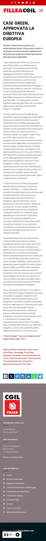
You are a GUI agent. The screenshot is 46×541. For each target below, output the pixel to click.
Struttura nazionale (15, 479)
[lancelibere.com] (25, 530)
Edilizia (6, 349)
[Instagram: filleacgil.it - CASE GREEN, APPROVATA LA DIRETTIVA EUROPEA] (23, 376)
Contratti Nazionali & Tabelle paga (21, 487)
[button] (41, 10)
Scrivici (10, 504)
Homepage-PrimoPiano (24, 352)
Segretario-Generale (11, 355)
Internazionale (21, 358)
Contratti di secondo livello (18, 491)
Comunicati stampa (15, 495)
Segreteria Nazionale (15, 483)
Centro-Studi (8, 358)
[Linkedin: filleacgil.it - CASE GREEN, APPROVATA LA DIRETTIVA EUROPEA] (28, 376)
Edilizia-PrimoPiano (18, 349)
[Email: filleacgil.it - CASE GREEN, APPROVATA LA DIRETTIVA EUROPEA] (17, 376)
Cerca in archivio (14, 508)
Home (9, 475)
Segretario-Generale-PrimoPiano (17, 364)
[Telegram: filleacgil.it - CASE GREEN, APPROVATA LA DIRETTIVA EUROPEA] (40, 376)
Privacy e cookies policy (13, 457)
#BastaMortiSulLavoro (16, 512)
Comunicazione (33, 358)
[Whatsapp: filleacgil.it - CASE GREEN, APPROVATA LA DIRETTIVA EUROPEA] (34, 376)
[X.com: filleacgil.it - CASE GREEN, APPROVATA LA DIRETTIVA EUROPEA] (11, 376)
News (29, 349)
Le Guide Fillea (13, 500)
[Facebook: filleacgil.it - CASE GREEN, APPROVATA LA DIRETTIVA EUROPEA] (5, 376)
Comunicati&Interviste (30, 355)
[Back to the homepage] (19, 10)
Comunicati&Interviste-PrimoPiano (18, 361)
